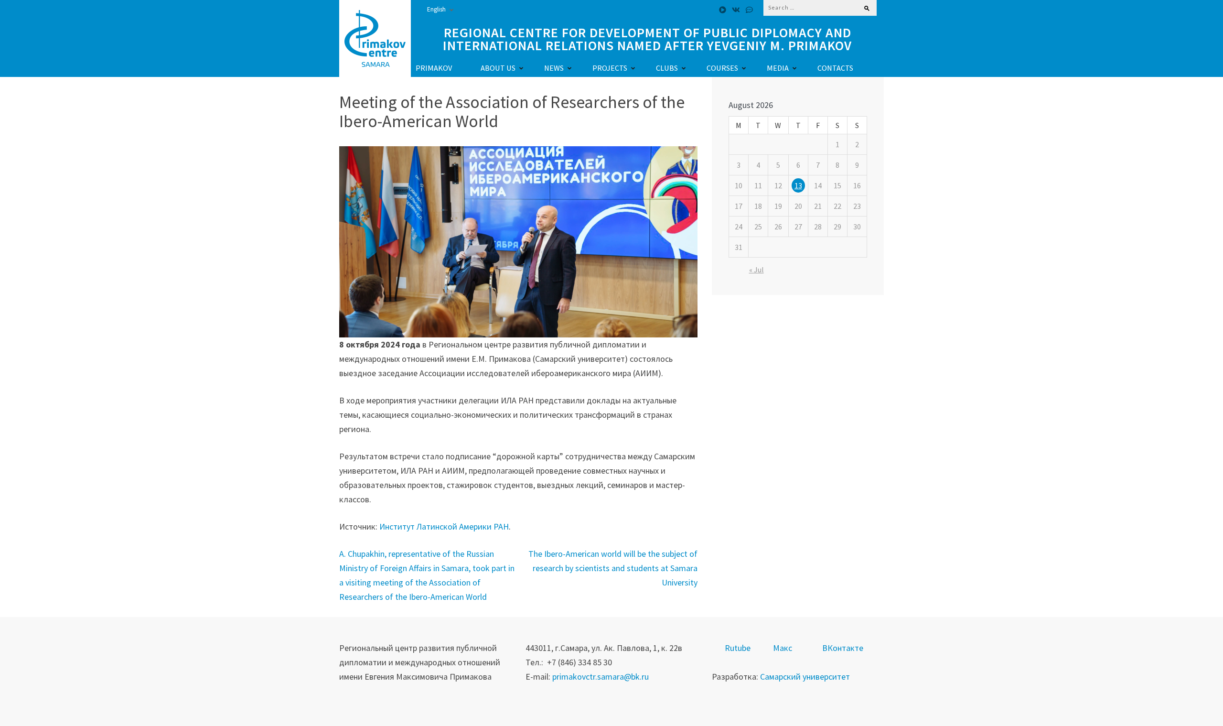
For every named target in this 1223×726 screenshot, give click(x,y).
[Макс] (749, 9)
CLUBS (667, 68)
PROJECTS (609, 68)
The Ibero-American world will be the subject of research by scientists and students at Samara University (612, 568)
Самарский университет (805, 676)
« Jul (756, 269)
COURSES (722, 68)
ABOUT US (498, 68)
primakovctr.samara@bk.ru (600, 676)
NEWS (554, 68)
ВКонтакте (842, 647)
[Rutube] (722, 9)
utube (740, 647)
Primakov (434, 68)
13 (798, 185)
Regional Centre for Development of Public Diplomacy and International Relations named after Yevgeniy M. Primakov (647, 39)
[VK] (736, 9)
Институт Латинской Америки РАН (444, 526)
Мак (780, 647)
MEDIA (778, 68)
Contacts (835, 68)
